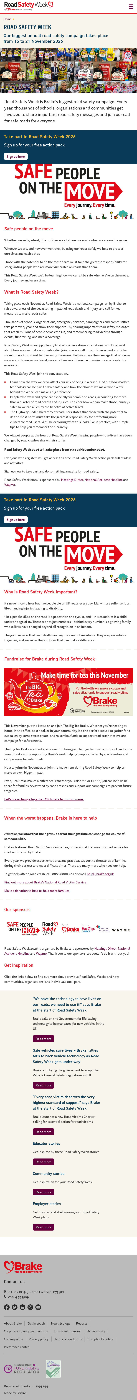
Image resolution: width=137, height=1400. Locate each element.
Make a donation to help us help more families (36, 890)
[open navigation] (131, 6)
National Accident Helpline (104, 479)
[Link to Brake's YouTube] (38, 1307)
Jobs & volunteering (67, 1331)
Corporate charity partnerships (26, 1331)
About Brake (13, 1323)
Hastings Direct (72, 479)
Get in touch (36, 1323)
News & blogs (60, 1323)
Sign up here (16, 156)
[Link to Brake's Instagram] (30, 1307)
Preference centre (16, 1346)
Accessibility (96, 1331)
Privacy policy (39, 1339)
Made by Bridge (15, 1392)
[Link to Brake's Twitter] (14, 1307)
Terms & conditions (68, 1339)
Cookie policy (13, 1339)
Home (7, 19)
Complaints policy (100, 1339)
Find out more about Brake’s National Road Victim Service (45, 882)
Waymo (9, 484)
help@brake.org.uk (100, 873)
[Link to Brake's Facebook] (7, 1307)
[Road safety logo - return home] (33, 6)
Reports (81, 1323)
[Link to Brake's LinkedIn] (22, 1307)
